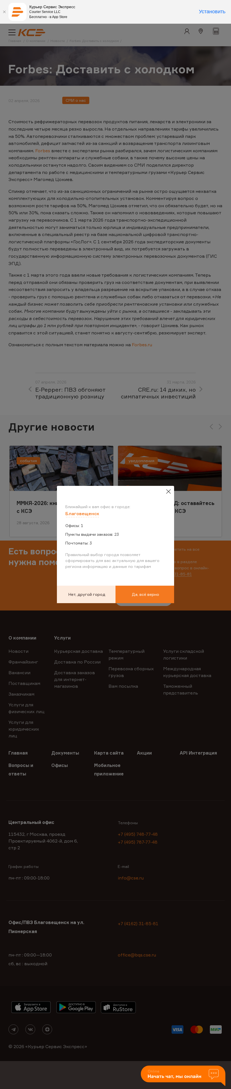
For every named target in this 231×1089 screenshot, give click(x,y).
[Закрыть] (4, 12)
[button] (183, 1076)
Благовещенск (82, 513)
